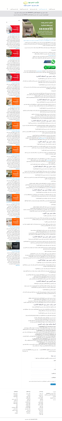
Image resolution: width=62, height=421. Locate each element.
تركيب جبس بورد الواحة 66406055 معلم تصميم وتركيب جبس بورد (13, 130)
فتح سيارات (41, 407)
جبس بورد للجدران (33, 40)
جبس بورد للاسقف (38, 40)
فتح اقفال (41, 399)
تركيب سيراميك (40, 408)
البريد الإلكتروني (53, 373)
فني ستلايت (41, 393)
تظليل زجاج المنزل (15, 407)
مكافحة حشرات (40, 397)
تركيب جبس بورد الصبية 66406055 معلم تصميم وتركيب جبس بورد (13, 82)
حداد (17, 397)
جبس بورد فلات (43, 40)
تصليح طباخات (28, 406)
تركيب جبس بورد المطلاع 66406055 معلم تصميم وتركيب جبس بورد (14, 106)
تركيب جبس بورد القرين (14, 9)
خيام (17, 411)
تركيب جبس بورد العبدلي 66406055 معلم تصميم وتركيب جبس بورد (14, 58)
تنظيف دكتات (28, 403)
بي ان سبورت (41, 395)
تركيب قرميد (16, 408)
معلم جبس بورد (49, 160)
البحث (19, 20)
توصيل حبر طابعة (15, 410)
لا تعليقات (25, 40)
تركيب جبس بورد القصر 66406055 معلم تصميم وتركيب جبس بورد (13, 178)
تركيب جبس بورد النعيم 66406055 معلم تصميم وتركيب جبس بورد (13, 154)
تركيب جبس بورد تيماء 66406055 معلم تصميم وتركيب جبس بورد (13, 251)
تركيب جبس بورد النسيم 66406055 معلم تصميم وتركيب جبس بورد (14, 227)
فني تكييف (28, 399)
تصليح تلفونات (15, 396)
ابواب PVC (41, 414)
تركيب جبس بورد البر (51, 55)
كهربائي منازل (41, 403)
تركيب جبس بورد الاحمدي (43, 9)
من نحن (54, 399)
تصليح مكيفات (15, 403)
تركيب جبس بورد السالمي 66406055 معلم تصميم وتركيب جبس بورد (14, 34)
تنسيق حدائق (28, 411)
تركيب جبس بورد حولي (33, 9)
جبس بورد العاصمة (52, 9)
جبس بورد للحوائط (28, 40)
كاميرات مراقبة (40, 404)
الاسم (55, 369)
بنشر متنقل (41, 396)
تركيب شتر (41, 411)
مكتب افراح (28, 396)
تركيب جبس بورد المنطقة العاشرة (49, 40)
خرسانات (28, 395)
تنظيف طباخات (28, 404)
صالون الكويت (28, 397)
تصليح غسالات (15, 393)
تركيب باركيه (41, 410)
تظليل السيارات (27, 407)
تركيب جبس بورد (39, 70)
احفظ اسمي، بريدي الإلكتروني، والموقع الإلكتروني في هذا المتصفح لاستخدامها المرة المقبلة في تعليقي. (41, 381)
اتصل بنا (54, 391)
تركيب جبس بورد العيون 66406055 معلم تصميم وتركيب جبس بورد (13, 203)
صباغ (51, 187)
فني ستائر (28, 410)
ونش (17, 404)
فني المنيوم (16, 400)
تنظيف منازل (28, 393)
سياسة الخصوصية (53, 397)
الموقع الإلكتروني (53, 377)
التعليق (55, 360)
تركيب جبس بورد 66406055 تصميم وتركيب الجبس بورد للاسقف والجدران (50, 395)
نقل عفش (41, 406)
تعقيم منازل (28, 400)
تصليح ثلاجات (15, 395)
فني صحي (41, 400)
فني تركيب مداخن (15, 399)
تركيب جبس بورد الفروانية (24, 9)
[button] (48, 9)
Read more (18, 48)
